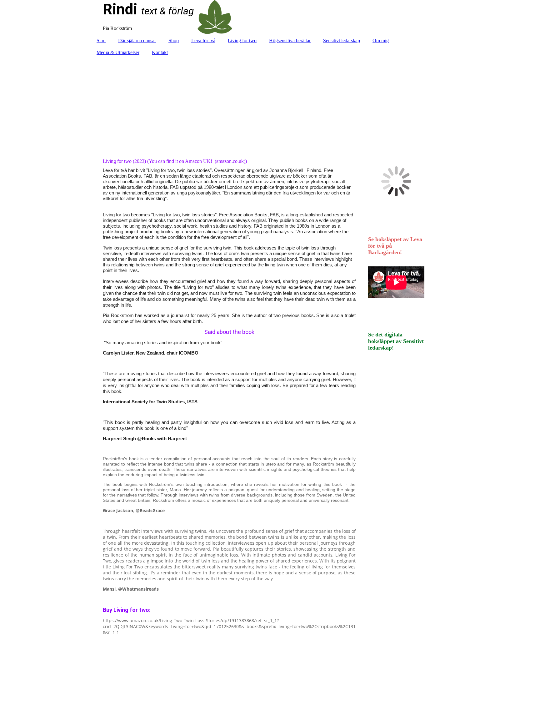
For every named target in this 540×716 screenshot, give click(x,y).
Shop (173, 40)
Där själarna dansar (137, 40)
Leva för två (203, 40)
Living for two (242, 40)
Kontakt (160, 52)
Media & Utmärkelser (118, 52)
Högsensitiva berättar (290, 40)
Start (101, 40)
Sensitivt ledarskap (341, 40)
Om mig (380, 40)
